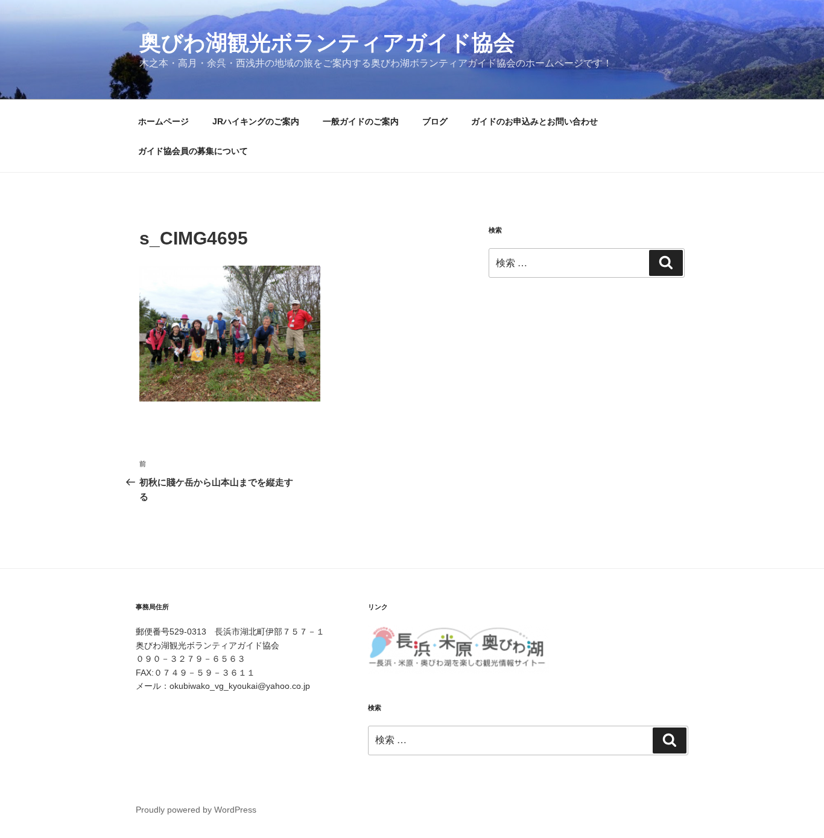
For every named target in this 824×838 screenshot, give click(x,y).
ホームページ (163, 121)
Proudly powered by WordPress (196, 809)
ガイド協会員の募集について (193, 151)
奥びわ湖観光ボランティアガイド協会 (327, 42)
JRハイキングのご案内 (255, 121)
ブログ (435, 121)
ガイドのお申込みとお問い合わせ (534, 121)
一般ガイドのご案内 (361, 121)
